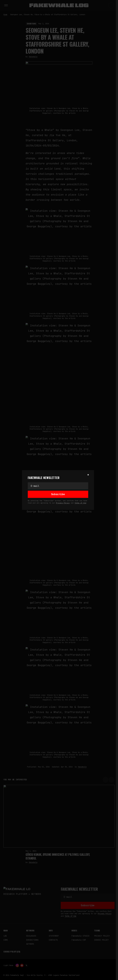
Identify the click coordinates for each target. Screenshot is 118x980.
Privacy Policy (63, 503)
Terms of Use (80, 503)
